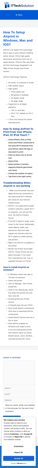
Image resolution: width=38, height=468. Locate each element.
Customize (18, 446)
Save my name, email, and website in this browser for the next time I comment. (20, 408)
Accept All (18, 458)
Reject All (18, 452)
